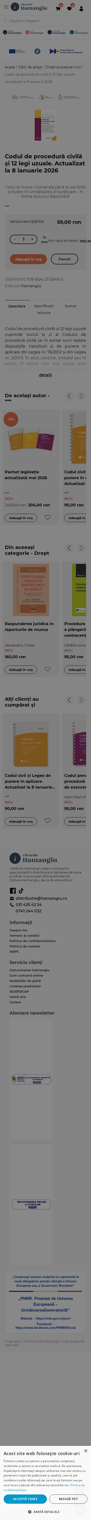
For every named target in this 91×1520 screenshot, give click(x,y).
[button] (45, 1511)
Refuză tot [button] (68, 1499)
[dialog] (45, 1483)
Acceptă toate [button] (25, 1499)
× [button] (85, 1451)
